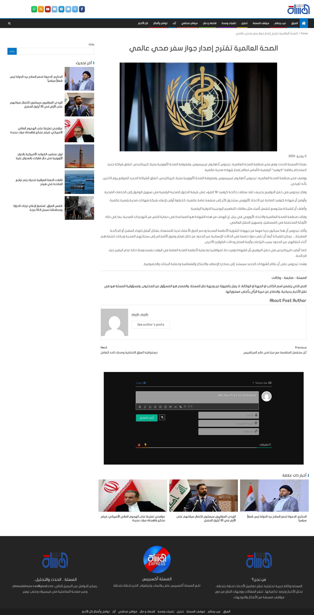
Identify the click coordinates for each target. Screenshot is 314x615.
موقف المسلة (261, 23)
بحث (91, 44)
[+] (190, 406)
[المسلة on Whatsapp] (34, 9)
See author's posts (150, 324)
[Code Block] (175, 407)
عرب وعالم (280, 23)
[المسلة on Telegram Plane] (61, 9)
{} (185, 406)
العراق (294, 23)
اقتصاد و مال (209, 23)
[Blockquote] (170, 407)
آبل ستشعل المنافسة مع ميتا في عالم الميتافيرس (275, 350)
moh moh (140, 315)
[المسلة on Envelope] (68, 9)
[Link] (180, 407)
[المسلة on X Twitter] (75, 9)
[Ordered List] (160, 407)
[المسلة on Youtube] (48, 9)
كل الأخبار (143, 23)
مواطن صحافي (189, 23)
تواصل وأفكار (160, 23)
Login (139, 383)
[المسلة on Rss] (41, 9)
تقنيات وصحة (229, 23)
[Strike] (155, 407)
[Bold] (139, 407)
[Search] (9, 23)
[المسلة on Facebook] (82, 9)
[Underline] (150, 407)
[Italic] (145, 407)
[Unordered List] (165, 407)
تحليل (244, 23)
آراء (174, 23)
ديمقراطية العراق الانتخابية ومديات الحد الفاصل (129, 350)
